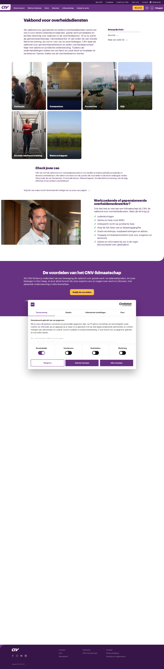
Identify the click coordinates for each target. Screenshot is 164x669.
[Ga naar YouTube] (21, 656)
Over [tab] (122, 312)
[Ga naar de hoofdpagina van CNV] (5, 7)
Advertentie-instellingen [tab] (95, 312)
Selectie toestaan (82, 363)
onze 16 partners (43, 324)
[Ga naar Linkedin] (26, 656)
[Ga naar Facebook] (13, 656)
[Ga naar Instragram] (17, 656)
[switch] (68, 353)
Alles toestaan (116, 363)
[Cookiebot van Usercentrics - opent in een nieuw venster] (122, 304)
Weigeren (48, 363)
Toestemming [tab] (41, 312)
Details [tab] (68, 312)
